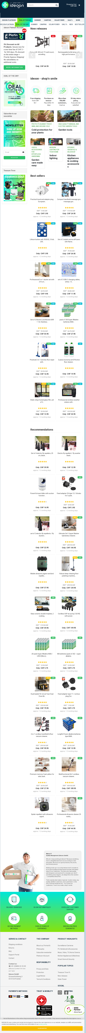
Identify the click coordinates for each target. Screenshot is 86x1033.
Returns (11, 948)
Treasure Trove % (64, 972)
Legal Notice (41, 976)
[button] (32, 55)
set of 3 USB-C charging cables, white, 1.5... (69, 281)
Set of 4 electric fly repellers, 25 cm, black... (42, 454)
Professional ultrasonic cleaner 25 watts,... (69, 815)
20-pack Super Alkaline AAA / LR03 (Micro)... (42, 655)
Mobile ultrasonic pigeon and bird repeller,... (42, 575)
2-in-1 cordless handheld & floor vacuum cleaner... (42, 735)
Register (14, 157)
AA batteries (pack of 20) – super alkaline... (69, 655)
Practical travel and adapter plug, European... (42, 200)
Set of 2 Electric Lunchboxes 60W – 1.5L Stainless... (42, 321)
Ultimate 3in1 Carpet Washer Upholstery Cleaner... (69, 535)
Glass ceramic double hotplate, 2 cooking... (42, 615)
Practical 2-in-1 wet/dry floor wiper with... (42, 361)
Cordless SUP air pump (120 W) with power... (69, 615)
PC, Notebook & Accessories (68, 949)
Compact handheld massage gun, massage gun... (69, 200)
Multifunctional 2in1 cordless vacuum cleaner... (69, 775)
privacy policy (43, 1024)
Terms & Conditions (43, 979)
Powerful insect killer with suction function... (42, 494)
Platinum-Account (43, 956)
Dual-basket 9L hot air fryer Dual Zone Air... (42, 695)
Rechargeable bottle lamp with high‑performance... (69, 53)
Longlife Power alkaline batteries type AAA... (69, 735)
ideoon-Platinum (9, 20)
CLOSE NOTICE (42, 1028)
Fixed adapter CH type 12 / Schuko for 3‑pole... (69, 494)
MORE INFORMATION (14, 67)
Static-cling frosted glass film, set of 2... (42, 401)
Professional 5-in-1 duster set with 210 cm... (42, 281)
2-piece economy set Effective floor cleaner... (69, 361)
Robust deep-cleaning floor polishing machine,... (68, 575)
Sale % (70, 20)
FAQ (10, 951)
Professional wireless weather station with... (69, 401)
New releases (62, 976)
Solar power (59, 20)
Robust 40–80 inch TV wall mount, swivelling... (42, 53)
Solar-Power (62, 979)
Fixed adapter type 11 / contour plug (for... (69, 695)
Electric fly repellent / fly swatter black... (69, 454)
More (78, 20)
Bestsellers (80, 24)
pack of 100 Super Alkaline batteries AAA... (69, 321)
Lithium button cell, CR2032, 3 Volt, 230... (42, 241)
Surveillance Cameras (65, 945)
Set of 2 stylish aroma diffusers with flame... (69, 241)
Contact (11, 958)
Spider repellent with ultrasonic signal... (42, 815)
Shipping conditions (15, 944)
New (71, 24)
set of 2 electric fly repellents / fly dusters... (42, 535)
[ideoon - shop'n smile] (13, 5)
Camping (47, 20)
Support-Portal (14, 955)
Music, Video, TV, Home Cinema (69, 952)
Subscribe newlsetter (44, 952)
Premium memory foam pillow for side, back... (42, 775)
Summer (37, 20)
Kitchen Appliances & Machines (69, 956)
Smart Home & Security (66, 959)
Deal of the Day (25, 20)
